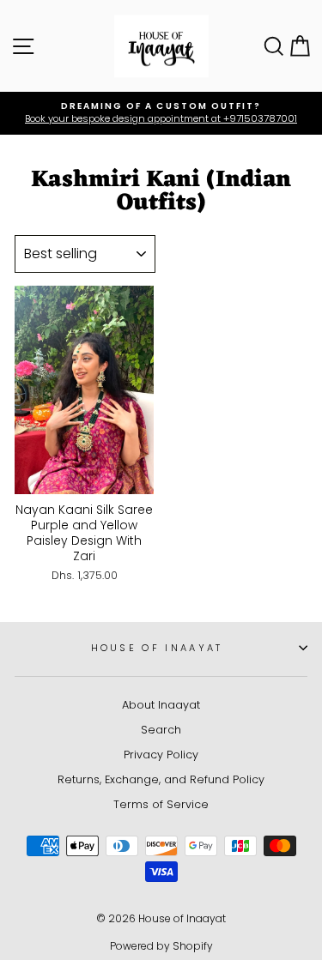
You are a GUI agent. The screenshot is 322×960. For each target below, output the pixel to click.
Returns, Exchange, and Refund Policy (161, 779)
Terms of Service (161, 804)
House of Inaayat (157, 648)
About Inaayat (161, 704)
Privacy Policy (161, 754)
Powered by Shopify (161, 946)
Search (161, 729)
